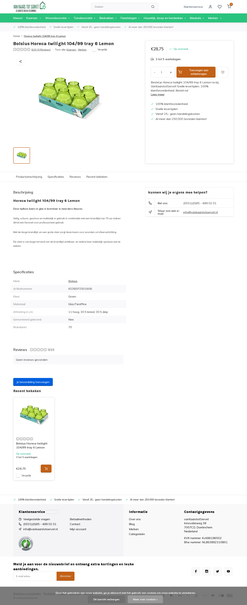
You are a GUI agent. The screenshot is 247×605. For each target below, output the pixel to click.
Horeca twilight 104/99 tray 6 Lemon (45, 36)
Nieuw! (18, 18)
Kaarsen (32, 18)
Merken (213, 18)
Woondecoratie (56, 18)
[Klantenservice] (52, 512)
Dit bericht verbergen (106, 599)
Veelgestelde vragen (36, 519)
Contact (75, 524)
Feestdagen (129, 18)
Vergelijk (102, 49)
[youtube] (228, 571)
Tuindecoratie (83, 18)
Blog (132, 524)
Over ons (135, 519)
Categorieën (137, 534)
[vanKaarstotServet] (29, 6)
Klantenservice (193, 7)
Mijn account (78, 529)
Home (16, 36)
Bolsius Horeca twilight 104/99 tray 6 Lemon (31, 445)
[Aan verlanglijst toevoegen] (48, 402)
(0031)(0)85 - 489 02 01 (199, 203)
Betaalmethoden (80, 519)
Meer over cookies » (145, 599)
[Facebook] (195, 571)
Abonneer (65, 576)
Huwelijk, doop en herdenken (163, 18)
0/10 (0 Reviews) (41, 49)
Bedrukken (106, 18)
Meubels (195, 18)
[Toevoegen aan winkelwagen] (46, 469)
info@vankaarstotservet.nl (200, 212)
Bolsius (72, 281)
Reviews (75, 176)
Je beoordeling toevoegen (33, 382)
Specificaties (56, 176)
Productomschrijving (29, 176)
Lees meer (158, 94)
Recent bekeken (96, 176)
